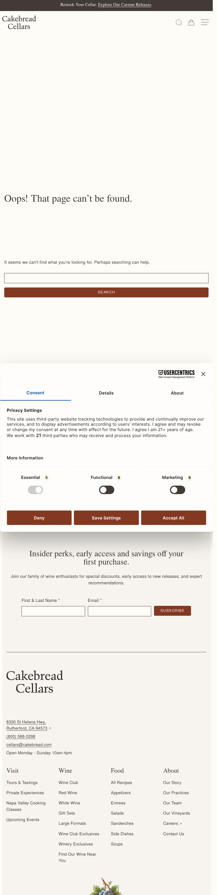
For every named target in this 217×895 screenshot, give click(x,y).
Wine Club (68, 783)
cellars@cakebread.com (29, 745)
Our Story (172, 783)
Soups (117, 845)
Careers (173, 824)
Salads (117, 814)
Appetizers (121, 793)
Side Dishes (122, 834)
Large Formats (72, 824)
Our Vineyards (176, 814)
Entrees (118, 804)
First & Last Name (39, 601)
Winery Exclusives (76, 845)
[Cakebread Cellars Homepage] (19, 22)
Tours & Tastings (22, 783)
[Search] (178, 22)
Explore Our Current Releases (124, 5)
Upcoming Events (23, 820)
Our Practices (176, 793)
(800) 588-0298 (21, 737)
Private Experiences (25, 793)
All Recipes (121, 783)
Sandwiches (122, 824)
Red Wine (68, 793)
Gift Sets (67, 814)
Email (93, 601)
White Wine (69, 804)
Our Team (172, 804)
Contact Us (173, 834)
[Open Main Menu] (205, 22)
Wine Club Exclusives (79, 834)
